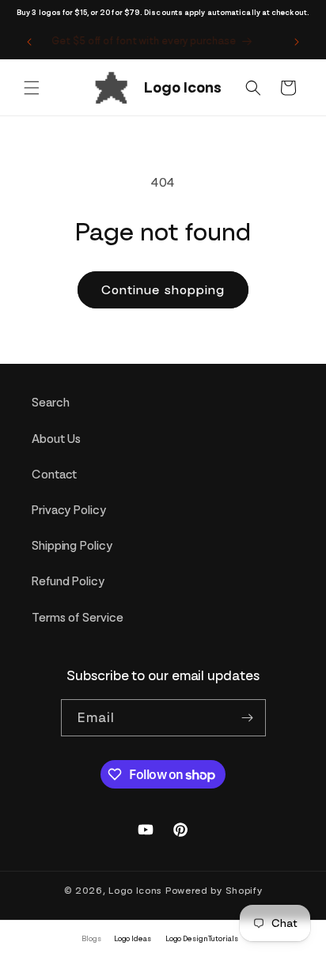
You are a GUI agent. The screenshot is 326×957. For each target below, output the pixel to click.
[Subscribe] (247, 717)
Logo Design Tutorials (201, 938)
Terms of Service (77, 618)
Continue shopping (163, 289)
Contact (54, 474)
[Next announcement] (296, 42)
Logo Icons (135, 890)
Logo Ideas (132, 938)
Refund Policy (68, 581)
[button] (31, 87)
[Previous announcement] (29, 42)
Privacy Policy (69, 510)
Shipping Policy (72, 546)
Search (50, 402)
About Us (56, 439)
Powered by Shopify (214, 890)
